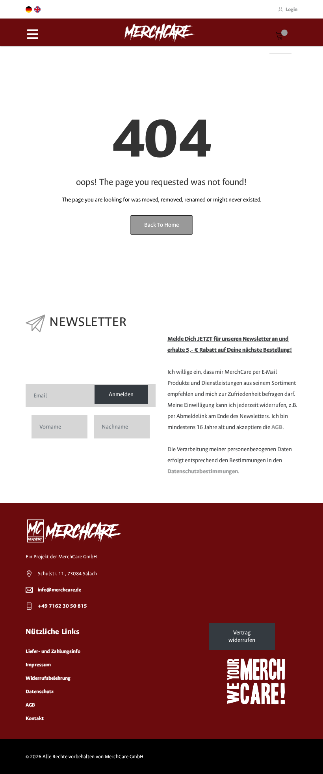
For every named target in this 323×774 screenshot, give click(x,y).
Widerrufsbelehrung (48, 678)
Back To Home (161, 225)
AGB (276, 427)
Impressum (38, 664)
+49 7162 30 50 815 (62, 605)
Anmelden (121, 394)
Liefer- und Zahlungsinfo (53, 651)
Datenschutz (40, 691)
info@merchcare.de (59, 589)
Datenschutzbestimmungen (202, 471)
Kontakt (35, 718)
